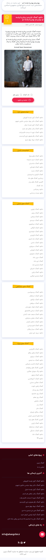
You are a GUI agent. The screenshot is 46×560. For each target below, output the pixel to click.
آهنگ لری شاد (38, 261)
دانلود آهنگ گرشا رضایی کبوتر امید (32, 515)
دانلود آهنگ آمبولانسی (35, 379)
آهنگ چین (40, 463)
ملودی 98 (40, 438)
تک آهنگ (26, 95)
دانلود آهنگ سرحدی (36, 220)
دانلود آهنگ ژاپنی (37, 423)
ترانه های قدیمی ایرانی (35, 416)
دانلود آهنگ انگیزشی (36, 349)
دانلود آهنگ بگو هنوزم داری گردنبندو (31, 136)
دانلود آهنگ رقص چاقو (35, 353)
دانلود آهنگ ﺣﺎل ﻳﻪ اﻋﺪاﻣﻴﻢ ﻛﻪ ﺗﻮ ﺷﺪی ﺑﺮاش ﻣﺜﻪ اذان (25, 519)
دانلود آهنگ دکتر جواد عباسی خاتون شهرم (29, 121)
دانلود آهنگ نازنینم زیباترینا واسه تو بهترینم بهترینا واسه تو (29, 18)
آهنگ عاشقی (38, 401)
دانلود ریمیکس (38, 189)
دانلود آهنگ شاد (37, 434)
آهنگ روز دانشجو (37, 394)
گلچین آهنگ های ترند (36, 420)
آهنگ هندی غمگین (36, 276)
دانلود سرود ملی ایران (36, 333)
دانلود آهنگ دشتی (37, 243)
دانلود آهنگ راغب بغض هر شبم (32, 129)
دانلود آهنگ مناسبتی (36, 163)
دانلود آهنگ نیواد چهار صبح (34, 140)
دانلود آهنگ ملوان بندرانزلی (34, 318)
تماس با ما (40, 467)
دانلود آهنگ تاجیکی (36, 269)
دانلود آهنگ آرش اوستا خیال (33, 125)
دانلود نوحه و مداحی (36, 193)
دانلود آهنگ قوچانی (36, 250)
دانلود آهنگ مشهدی (36, 254)
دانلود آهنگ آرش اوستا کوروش (33, 118)
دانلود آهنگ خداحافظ (36, 427)
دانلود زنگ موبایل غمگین (35, 371)
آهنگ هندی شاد (37, 265)
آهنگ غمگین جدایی (36, 383)
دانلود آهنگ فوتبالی (36, 167)
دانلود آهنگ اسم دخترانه (35, 160)
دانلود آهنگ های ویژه (36, 156)
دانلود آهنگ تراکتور (36, 300)
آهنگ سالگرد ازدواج (36, 412)
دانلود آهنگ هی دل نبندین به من (33, 510)
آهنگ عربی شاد (38, 257)
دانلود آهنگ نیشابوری (36, 224)
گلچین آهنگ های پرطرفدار (34, 368)
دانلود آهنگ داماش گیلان (34, 322)
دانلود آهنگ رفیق (37, 375)
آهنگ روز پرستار (38, 390)
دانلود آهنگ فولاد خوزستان (34, 307)
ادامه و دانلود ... (21, 100)
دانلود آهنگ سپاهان (36, 303)
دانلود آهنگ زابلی (37, 272)
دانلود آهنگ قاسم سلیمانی (34, 364)
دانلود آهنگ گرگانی (37, 228)
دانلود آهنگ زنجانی (37, 217)
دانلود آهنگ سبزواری (36, 246)
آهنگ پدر (40, 405)
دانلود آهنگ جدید (37, 171)
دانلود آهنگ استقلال (36, 296)
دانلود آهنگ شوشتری (36, 232)
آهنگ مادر (39, 408)
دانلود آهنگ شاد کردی (36, 239)
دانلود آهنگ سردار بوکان (35, 329)
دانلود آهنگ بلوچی (37, 209)
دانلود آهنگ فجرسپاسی (35, 326)
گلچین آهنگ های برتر (36, 182)
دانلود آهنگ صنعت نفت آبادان (33, 314)
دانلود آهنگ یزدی (37, 213)
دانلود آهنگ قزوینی (36, 235)
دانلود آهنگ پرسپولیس (35, 292)
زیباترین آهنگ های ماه (35, 178)
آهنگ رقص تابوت (37, 386)
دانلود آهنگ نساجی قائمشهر (34, 311)
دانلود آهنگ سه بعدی (36, 360)
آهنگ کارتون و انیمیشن (35, 175)
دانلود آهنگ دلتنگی (36, 431)
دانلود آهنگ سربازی (36, 357)
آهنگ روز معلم (38, 397)
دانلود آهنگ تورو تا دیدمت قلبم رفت (31, 132)
